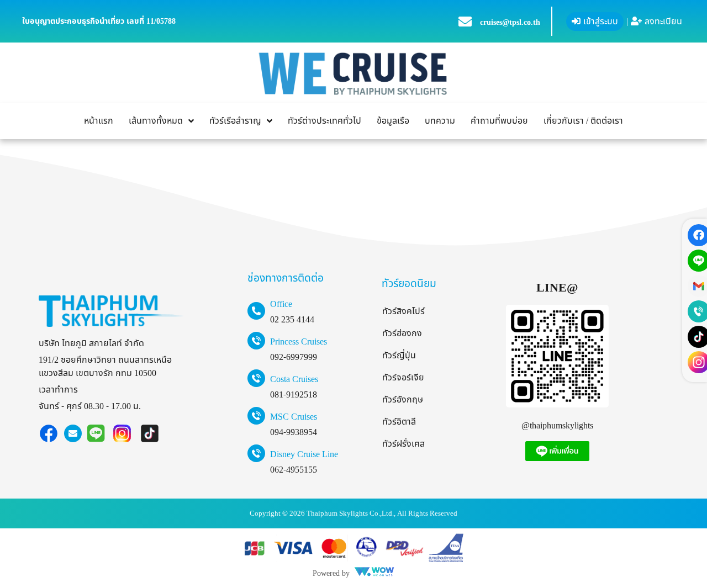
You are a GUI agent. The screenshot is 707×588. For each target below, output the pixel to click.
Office (281, 304)
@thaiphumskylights (557, 425)
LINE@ (557, 287)
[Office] (256, 311)
